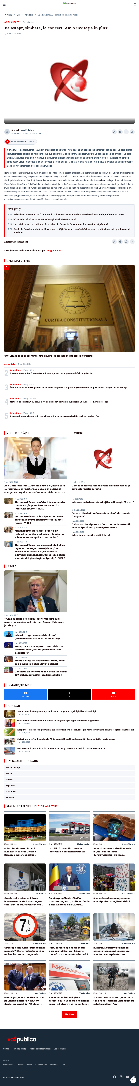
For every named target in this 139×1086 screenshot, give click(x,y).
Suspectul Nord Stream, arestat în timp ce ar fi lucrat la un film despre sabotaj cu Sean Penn (113, 1001)
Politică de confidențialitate (40, 1049)
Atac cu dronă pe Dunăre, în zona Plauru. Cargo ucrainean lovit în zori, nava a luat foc (54, 416)
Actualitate (29, 15)
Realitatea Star (41, 1065)
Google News (53, 250)
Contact (6, 1049)
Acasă (9, 15)
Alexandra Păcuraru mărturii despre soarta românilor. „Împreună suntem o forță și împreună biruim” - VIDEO (40, 505)
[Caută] (135, 5)
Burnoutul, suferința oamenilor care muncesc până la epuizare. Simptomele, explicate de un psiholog (111, 952)
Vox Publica (27, 130)
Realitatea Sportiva (25, 1065)
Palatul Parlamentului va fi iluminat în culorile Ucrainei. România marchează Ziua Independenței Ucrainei (68, 214)
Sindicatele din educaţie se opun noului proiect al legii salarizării (112, 900)
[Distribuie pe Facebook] (120, 131)
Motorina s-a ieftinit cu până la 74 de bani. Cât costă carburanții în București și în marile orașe (59, 401)
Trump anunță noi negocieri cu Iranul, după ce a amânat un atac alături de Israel (40, 662)
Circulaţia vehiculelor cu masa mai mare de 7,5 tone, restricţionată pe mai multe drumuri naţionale (24, 951)
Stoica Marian (39, 844)
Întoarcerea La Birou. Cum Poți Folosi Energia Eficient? (103, 502)
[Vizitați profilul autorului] (7, 131)
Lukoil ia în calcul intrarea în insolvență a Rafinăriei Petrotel (44, 219)
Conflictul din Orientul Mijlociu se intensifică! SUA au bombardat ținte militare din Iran (41, 673)
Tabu (63, 1065)
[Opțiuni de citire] (133, 1080)
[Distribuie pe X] (132, 131)
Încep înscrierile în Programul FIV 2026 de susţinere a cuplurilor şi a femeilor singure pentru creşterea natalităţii (68, 387)
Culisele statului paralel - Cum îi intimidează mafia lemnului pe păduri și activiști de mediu (101, 526)
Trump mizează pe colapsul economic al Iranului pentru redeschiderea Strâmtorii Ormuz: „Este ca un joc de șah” (34, 622)
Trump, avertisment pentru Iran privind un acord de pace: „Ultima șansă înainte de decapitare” (39, 649)
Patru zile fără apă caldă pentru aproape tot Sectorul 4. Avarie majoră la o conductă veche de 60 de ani (68, 952)
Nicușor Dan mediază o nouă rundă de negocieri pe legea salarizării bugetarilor (51, 373)
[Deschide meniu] (4, 5)
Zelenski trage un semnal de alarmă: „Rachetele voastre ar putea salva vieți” (38, 637)
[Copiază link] (114, 131)
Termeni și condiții (19, 1049)
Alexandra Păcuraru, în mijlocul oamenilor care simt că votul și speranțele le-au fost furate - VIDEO (39, 520)
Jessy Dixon (101, 180)
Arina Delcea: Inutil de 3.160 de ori (91, 535)
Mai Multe (69, 1014)
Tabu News (54, 1065)
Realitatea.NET (8, 1065)
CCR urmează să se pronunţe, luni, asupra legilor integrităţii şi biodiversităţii (48, 355)
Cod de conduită (60, 1049)
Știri (18, 15)
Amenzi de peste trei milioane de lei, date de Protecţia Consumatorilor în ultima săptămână (60, 224)
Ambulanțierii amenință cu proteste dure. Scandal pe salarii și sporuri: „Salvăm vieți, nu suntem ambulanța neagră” (69, 1002)
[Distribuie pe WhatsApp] (126, 131)
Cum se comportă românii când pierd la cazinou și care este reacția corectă (101, 487)
